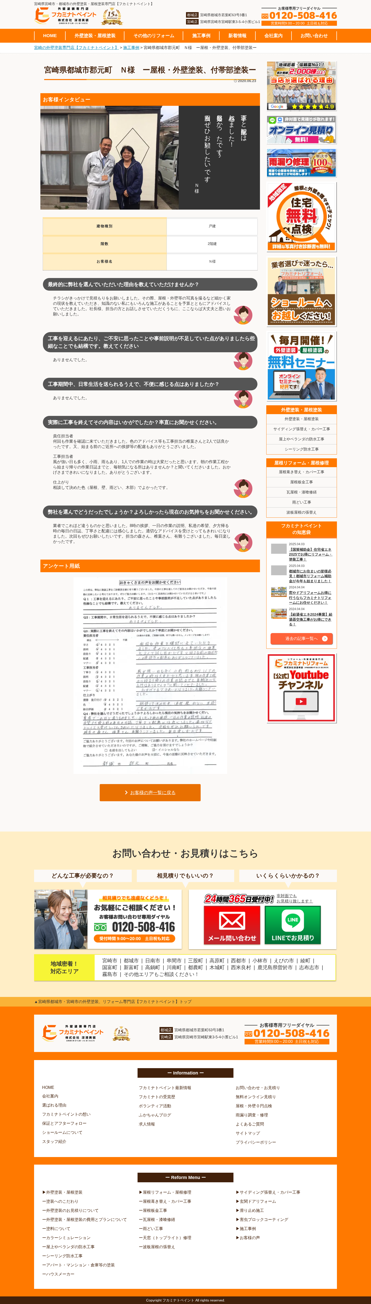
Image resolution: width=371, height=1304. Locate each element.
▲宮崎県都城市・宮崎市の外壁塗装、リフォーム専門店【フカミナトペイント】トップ (113, 1001)
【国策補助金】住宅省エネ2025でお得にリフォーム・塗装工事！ (310, 554)
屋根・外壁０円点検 (254, 1106)
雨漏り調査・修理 (252, 1115)
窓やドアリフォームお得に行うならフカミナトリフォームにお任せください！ (310, 598)
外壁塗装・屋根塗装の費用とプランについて (86, 1219)
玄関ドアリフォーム (258, 1201)
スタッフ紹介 (54, 1141)
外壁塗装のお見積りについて (72, 1210)
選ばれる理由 (54, 1105)
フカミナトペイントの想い (66, 1114)
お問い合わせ (314, 35)
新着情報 (237, 35)
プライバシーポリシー (256, 1142)
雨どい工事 (301, 502)
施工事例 (201, 35)
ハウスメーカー (60, 1274)
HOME (50, 35)
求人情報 (147, 1124)
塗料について (58, 1228)
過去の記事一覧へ (301, 638)
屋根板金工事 (301, 482)
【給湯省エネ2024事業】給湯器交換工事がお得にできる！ (310, 619)
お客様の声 (250, 1238)
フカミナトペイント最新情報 (165, 1088)
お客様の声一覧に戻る (153, 792)
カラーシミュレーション (68, 1238)
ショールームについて (62, 1132)
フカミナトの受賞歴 (157, 1097)
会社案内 (273, 35)
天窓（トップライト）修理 (167, 1238)
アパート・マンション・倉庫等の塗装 (80, 1265)
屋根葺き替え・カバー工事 (301, 472)
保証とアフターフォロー (64, 1123)
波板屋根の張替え (301, 512)
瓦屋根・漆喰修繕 (301, 492)
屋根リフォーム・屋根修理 (301, 462)
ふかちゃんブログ (155, 1115)
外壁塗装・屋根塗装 (95, 35)
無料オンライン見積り (256, 1097)
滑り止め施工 (252, 1210)
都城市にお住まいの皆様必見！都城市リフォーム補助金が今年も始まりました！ (310, 576)
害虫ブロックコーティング (264, 1219)
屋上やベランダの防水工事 (301, 439)
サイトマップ (248, 1133)
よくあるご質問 (250, 1124)
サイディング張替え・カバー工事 (301, 429)
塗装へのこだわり (62, 1201)
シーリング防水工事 (302, 449)
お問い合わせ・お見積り (258, 1088)
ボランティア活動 (155, 1106)
